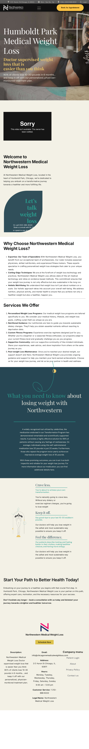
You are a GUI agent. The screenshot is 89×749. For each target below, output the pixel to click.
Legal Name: (38, 698)
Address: (44, 660)
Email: (44, 652)
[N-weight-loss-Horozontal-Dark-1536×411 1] (13, 6)
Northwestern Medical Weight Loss (44, 634)
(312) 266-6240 (25, 225)
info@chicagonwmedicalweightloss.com (50, 655)
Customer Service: (41, 690)
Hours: (44, 671)
